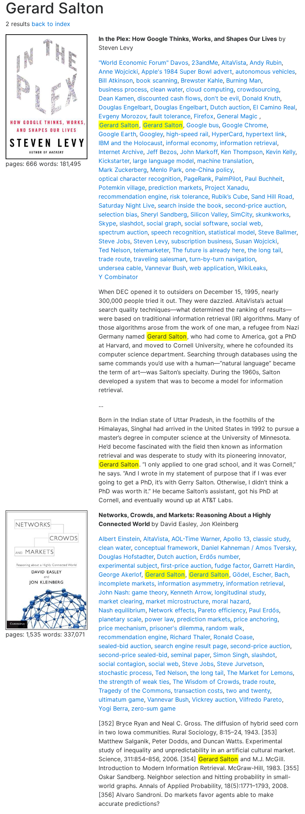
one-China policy (209, 169)
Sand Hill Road (271, 196)
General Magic (238, 116)
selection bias (118, 214)
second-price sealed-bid (133, 654)
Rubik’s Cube (230, 196)
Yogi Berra (113, 708)
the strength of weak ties (134, 681)
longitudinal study (239, 592)
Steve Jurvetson (240, 663)
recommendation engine (133, 196)
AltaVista (233, 62)
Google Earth (117, 134)
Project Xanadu (226, 187)
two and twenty (248, 690)
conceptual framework (166, 547)
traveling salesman (160, 259)
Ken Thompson (242, 152)
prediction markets (175, 187)
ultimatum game (121, 699)
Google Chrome (244, 125)
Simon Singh (230, 654)
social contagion (122, 663)
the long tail (264, 250)
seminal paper (190, 654)
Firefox (204, 116)
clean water (166, 89)
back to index (51, 24)
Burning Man (243, 80)
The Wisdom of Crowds (206, 681)
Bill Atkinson (116, 80)
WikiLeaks (252, 268)
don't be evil (221, 98)
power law (159, 619)
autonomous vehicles (265, 71)
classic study (271, 538)
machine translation (224, 160)
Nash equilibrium (122, 610)
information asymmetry (190, 583)
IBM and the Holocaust (131, 143)
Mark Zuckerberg (123, 169)
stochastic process (125, 672)
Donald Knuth (261, 98)
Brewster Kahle (202, 80)
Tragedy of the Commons (135, 690)
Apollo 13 (236, 538)
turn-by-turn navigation (222, 259)
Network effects (172, 610)
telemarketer (151, 250)
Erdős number (219, 556)
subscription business (201, 241)
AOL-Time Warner (195, 538)
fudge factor (232, 565)
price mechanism (122, 628)
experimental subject (128, 565)
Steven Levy (151, 241)
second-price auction (255, 205)
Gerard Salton (118, 125)
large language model (163, 160)
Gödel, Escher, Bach (260, 574)
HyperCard (227, 134)
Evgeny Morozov (122, 116)
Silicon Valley (208, 214)
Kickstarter (114, 160)
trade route (114, 259)
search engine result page (190, 646)
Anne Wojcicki (118, 71)
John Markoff (199, 152)
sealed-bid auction (125, 646)
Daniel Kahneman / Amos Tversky (248, 547)
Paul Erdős (264, 610)
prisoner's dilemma (176, 628)
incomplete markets (126, 583)
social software (206, 223)
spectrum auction (123, 232)
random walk (224, 628)
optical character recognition (139, 178)
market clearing (120, 601)
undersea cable (120, 268)
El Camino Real (274, 107)
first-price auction (186, 565)
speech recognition (178, 232)
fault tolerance (170, 116)
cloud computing (210, 89)
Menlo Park (166, 169)
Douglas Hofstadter (126, 556)
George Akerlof (120, 574)
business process (123, 89)
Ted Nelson (114, 250)
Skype (107, 223)
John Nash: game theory (133, 592)
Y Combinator (118, 277)
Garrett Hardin (273, 565)
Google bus (202, 125)
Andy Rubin (266, 62)
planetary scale (120, 619)
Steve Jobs (114, 241)
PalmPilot (228, 178)
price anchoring (255, 619)
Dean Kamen (116, 98)
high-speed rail (187, 134)
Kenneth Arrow (190, 592)
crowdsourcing (258, 89)
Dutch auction (230, 107)
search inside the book (190, 205)
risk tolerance (189, 196)
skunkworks (272, 214)
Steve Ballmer (277, 232)
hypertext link (265, 134)
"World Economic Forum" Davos (143, 62)
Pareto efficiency (221, 610)
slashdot (131, 223)
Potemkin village (122, 187)
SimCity (241, 214)
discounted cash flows (168, 98)
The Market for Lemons (260, 672)
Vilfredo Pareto (260, 699)
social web (246, 223)
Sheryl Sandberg (164, 214)
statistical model (231, 232)
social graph (164, 223)
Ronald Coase (233, 637)
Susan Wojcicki (256, 241)
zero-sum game (153, 708)
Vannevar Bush (165, 268)
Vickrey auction (214, 699)
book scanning (156, 80)
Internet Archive (121, 152)
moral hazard (230, 601)
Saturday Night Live (126, 205)
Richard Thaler (190, 637)
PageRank (198, 178)
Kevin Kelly (280, 152)
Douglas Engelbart (125, 107)
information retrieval (248, 143)
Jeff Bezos (162, 152)
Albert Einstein (119, 538)
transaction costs (198, 690)
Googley (151, 134)
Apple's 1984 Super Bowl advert (186, 71)
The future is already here (208, 250)
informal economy (191, 143)
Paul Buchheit (264, 178)
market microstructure (177, 601)
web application (211, 268)
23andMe (205, 62)
